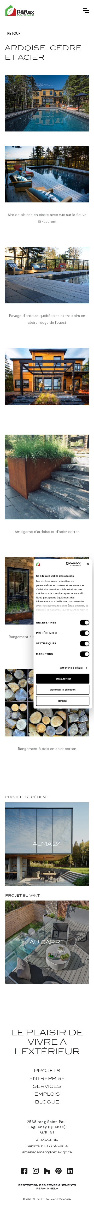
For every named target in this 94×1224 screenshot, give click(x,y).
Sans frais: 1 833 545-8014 (47, 1146)
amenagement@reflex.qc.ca (47, 1152)
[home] (19, 10)
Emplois (47, 1094)
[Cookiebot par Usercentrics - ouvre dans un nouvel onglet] (68, 564)
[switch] (84, 633)
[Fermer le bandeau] (88, 564)
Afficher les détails (71, 667)
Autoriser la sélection (62, 689)
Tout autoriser (62, 678)
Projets (47, 1070)
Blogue (47, 1102)
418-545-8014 (47, 1140)
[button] (86, 10)
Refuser (62, 700)
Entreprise (47, 1078)
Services (47, 1086)
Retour (14, 33)
